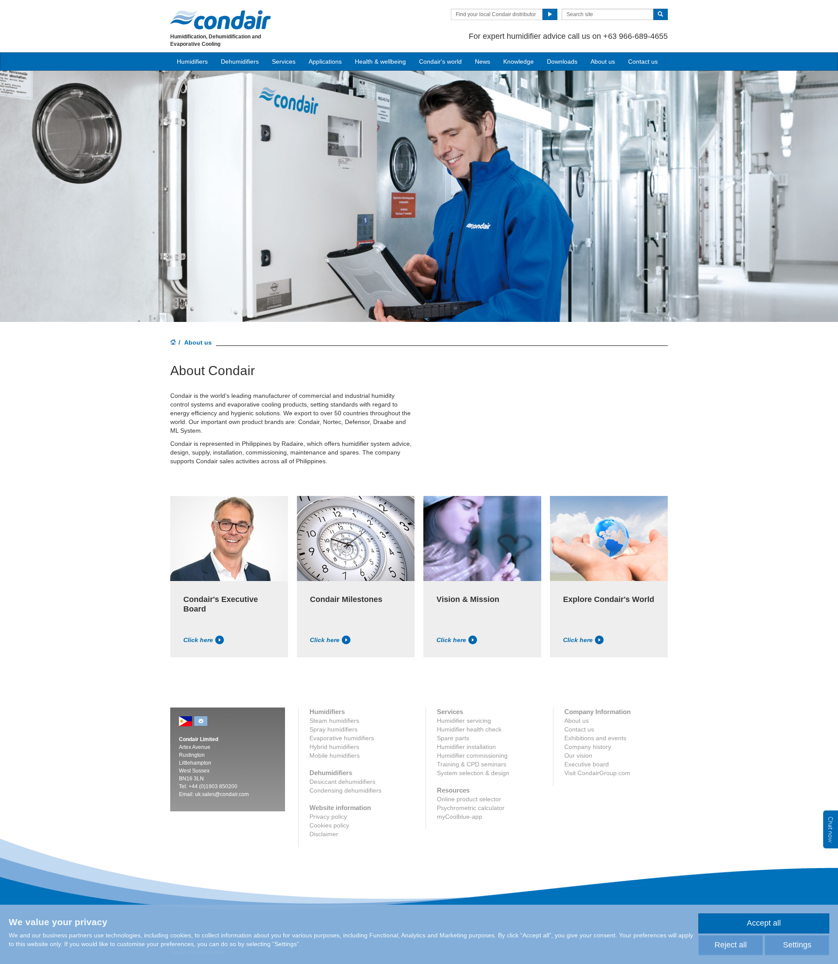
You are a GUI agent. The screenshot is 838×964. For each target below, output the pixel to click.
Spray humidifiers (333, 729)
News (482, 61)
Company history (587, 746)
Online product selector (469, 799)
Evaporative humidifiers (341, 738)
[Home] (173, 342)
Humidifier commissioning (472, 755)
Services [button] (283, 61)
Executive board (586, 764)
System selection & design (473, 772)
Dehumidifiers (240, 61)
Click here (198, 639)
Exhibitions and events (595, 738)
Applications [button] (325, 61)
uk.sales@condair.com (222, 794)
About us (603, 61)
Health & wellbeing (380, 61)
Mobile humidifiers (334, 755)
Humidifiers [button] (192, 61)
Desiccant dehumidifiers (342, 781)
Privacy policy (328, 816)
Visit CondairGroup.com (597, 772)
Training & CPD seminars (471, 764)
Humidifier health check (469, 729)
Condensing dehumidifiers (345, 790)
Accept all (764, 923)
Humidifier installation (466, 746)
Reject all (730, 944)
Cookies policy (329, 825)
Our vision (578, 755)
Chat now (830, 829)
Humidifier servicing (464, 720)
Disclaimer (323, 834)
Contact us (643, 61)
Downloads (562, 61)
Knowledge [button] (518, 61)
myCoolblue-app (459, 816)
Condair (220, 20)
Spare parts (453, 738)
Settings (797, 944)
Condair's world (440, 61)
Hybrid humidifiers (334, 746)
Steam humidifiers (334, 720)
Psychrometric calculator (471, 807)
